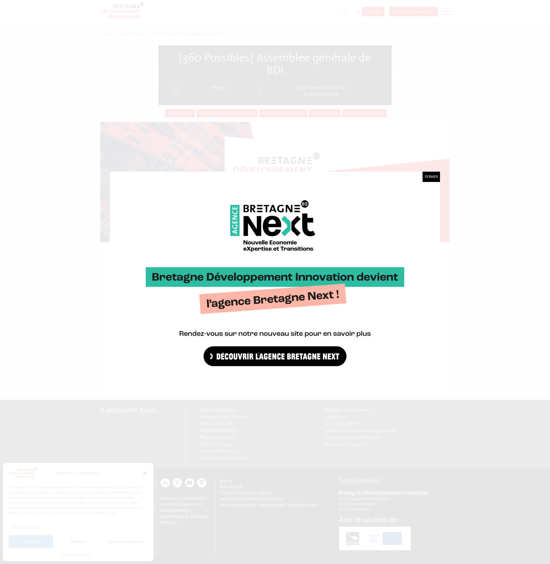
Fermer (431, 176)
